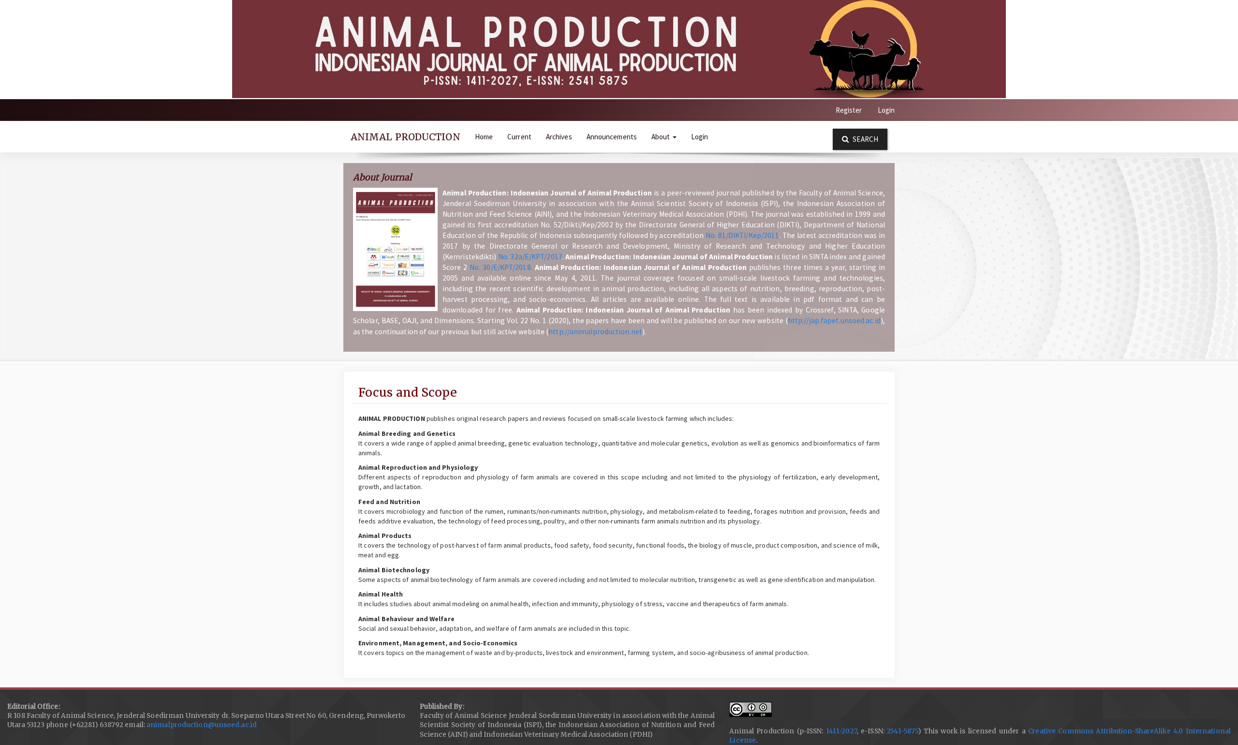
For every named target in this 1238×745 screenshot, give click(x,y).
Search (864, 139)
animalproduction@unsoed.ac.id (201, 725)
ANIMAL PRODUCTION (405, 137)
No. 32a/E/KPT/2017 (530, 256)
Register (849, 110)
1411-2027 (841, 731)
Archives (559, 136)
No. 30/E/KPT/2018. (501, 267)
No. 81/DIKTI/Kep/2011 (743, 235)
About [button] (661, 136)
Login (886, 110)
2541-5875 (902, 731)
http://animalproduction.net (595, 331)
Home (484, 136)
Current (519, 136)
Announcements (612, 136)
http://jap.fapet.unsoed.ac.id (834, 320)
